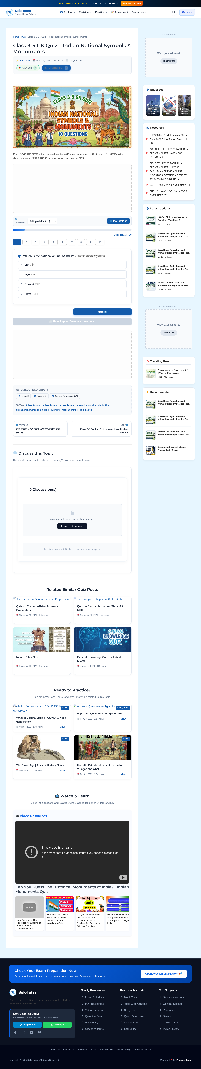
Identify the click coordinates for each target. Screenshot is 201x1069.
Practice (99, 12)
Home (16, 36)
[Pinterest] (40, 1033)
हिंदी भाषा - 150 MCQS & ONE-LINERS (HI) (170, 185)
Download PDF (58, 68)
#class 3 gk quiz (34, 405)
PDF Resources (94, 1003)
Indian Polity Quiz (27, 657)
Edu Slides (130, 1028)
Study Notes (131, 1010)
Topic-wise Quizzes (135, 1003)
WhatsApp (58, 1024)
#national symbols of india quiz (77, 410)
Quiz (23, 36)
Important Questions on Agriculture (99, 713)
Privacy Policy (123, 1049)
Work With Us (106, 1049)
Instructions (119, 221)
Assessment (121, 12)
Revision (84, 12)
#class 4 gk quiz (51, 405)
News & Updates (94, 997)
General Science (172, 1003)
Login (189, 12)
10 (100, 242)
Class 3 (25, 396)
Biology (167, 1016)
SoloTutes (24, 60)
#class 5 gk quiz (68, 405)
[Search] (174, 12)
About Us (55, 1049)
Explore (68, 12)
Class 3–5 (41, 396)
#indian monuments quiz (28, 410)
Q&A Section (131, 1022)
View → (63, 727)
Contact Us (68, 1049)
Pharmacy (168, 1010)
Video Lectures (93, 1010)
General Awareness (174, 997)
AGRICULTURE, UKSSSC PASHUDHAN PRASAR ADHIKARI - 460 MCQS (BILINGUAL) (169, 153)
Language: (20, 222)
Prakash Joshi (184, 1060)
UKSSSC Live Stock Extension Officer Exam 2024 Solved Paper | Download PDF (168, 139)
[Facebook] (15, 1033)
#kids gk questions (51, 410)
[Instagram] (23, 1033)
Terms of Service (142, 1049)
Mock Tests (130, 997)
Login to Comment (72, 526)
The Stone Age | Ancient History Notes (40, 765)
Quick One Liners (134, 1016)
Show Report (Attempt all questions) (73, 321)
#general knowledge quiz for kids (93, 405)
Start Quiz (29, 68)
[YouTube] (31, 1033)
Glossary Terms (94, 1028)
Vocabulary (91, 1022)
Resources (138, 12)
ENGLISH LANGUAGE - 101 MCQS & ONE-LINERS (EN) (168, 193)
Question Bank (93, 1016)
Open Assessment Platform (162, 973)
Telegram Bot (28, 1024)
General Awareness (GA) (66, 396)
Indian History (170, 1028)
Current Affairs (171, 1022)
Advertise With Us (87, 1049)
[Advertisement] (72, 189)
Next (101, 312)
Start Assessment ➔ (131, 3)
